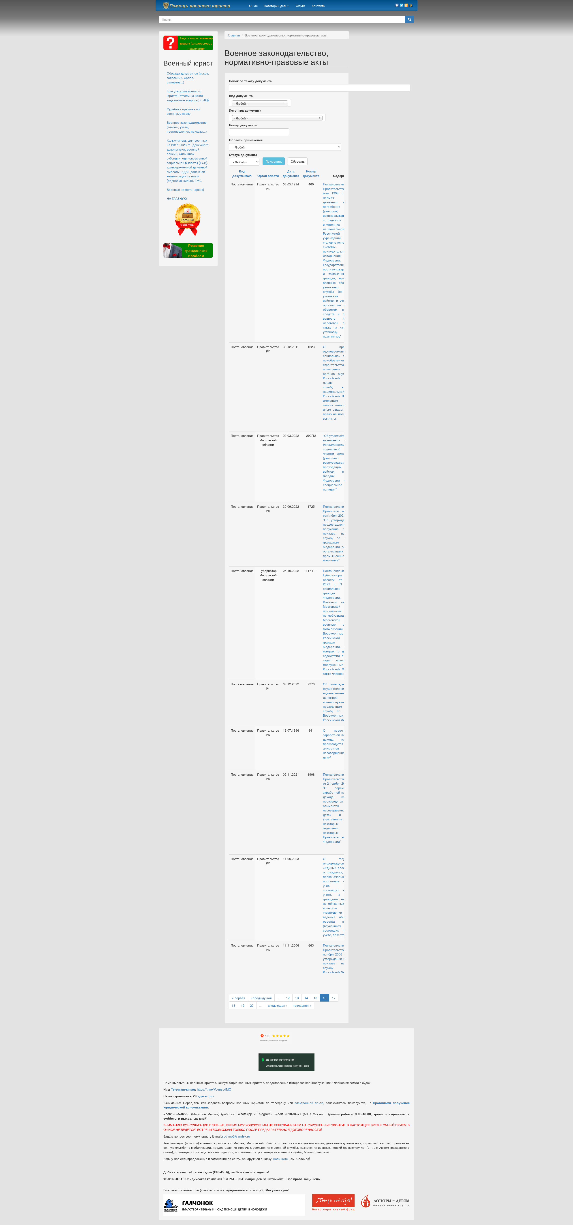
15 (315, 998)
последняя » (302, 1005)
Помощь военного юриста (199, 5)
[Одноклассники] (406, 4)
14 (306, 998)
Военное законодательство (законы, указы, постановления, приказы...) (187, 127)
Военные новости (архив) (185, 189)
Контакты (318, 5)
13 (297, 998)
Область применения (246, 140)
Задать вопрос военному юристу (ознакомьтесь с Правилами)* (196, 43)
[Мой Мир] (411, 4)
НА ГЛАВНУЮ (177, 198)
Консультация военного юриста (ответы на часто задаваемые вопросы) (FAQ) (188, 95)
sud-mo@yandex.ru (236, 1136)
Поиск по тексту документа (250, 81)
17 (334, 998)
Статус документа (243, 154)
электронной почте (309, 1102)
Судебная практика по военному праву (183, 111)
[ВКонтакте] (397, 4)
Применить (273, 161)
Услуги (300, 5)
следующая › (277, 1005)
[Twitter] (401, 4)
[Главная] (165, 5)
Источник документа (245, 110)
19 (242, 1005)
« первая (238, 998)
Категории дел (275, 5)
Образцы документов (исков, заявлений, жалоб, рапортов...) (188, 77)
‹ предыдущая (261, 998)
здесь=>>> (206, 1096)
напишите (280, 1158)
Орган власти (268, 175)
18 (233, 1005)
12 (288, 998)
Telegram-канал (183, 1089)
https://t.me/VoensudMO (214, 1089)
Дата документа (291, 173)
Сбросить (298, 161)
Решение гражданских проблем (196, 250)
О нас (253, 5)
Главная (234, 35)
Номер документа (243, 125)
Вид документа (241, 95)
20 (252, 1005)
